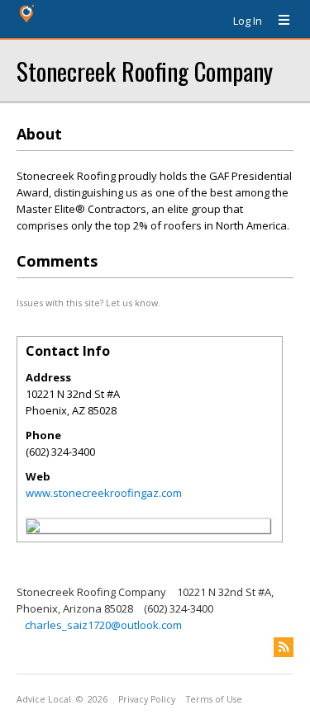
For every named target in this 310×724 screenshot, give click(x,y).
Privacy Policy (146, 699)
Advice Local (44, 699)
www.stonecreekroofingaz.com (104, 492)
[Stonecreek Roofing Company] (33, 528)
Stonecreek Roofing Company (145, 70)
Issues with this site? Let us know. (88, 302)
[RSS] (283, 647)
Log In (247, 20)
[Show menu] (277, 20)
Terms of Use (214, 699)
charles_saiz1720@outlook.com (103, 625)
